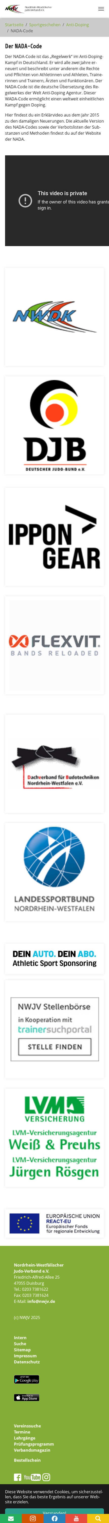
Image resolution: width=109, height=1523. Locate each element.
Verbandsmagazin (32, 1450)
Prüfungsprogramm (34, 1444)
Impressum (25, 1356)
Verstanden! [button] (54, 1513)
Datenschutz (27, 1362)
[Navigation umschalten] (101, 9)
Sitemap (22, 1350)
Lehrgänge (24, 1438)
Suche (20, 1343)
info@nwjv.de (41, 1301)
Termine (22, 1432)
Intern (20, 1337)
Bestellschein (27, 1460)
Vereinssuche (27, 1426)
